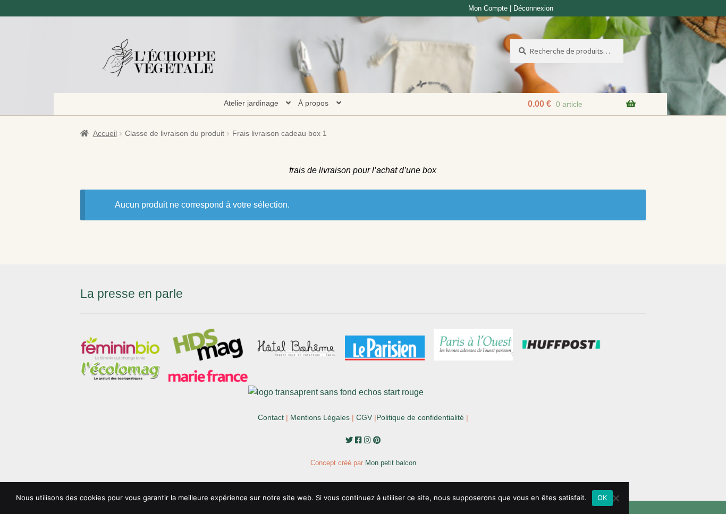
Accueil (105, 133)
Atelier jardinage (251, 103)
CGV (364, 417)
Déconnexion (533, 8)
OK (602, 497)
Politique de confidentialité (420, 417)
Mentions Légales (320, 417)
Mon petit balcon (390, 463)
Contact (271, 417)
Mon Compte (488, 8)
